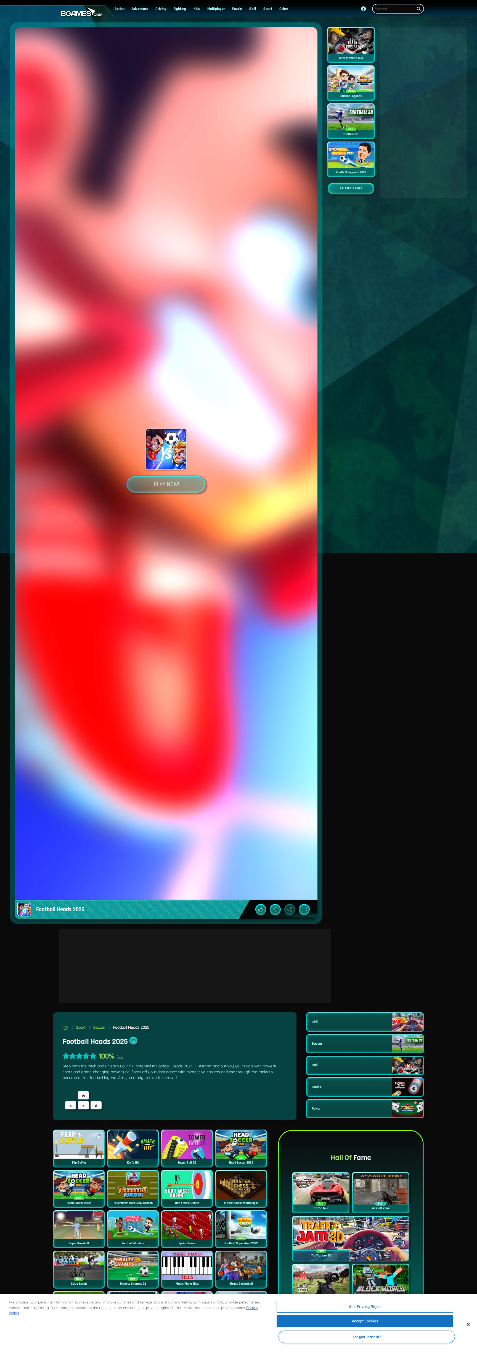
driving (160, 8)
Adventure (140, 8)
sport (267, 8)
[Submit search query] (418, 8)
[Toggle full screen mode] (304, 909)
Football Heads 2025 (131, 1027)
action (119, 8)
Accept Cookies (365, 1321)
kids (197, 8)
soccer (99, 1027)
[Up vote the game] (261, 909)
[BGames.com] (65, 1027)
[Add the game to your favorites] (133, 1040)
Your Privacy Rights (365, 1306)
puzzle (237, 8)
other (283, 8)
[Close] (468, 1324)
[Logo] (80, 12)
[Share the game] (290, 909)
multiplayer (216, 8)
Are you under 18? (367, 1337)
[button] (363, 8)
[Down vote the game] (275, 909)
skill (252, 8)
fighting (180, 8)
